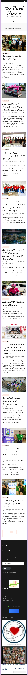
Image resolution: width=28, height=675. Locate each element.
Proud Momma (7, 62)
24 (19, 532)
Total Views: (5, 600)
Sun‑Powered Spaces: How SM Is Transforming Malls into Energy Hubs (13, 503)
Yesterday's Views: (7, 596)
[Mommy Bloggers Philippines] (14, 587)
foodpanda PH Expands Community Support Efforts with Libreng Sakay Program (13, 107)
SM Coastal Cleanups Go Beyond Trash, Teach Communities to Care (11, 401)
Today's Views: (6, 594)
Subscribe (6, 568)
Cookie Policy (7, 669)
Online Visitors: (6, 592)
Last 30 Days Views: (7, 598)
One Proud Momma (14, 10)
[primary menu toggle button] (14, 21)
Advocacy (6, 53)
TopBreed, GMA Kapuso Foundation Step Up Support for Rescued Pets (13, 155)
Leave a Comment (9, 63)
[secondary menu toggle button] (2, 0)
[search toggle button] (24, 1)
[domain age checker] (14, 606)
